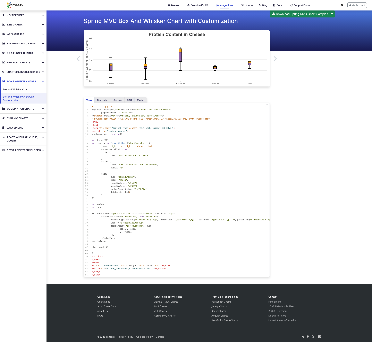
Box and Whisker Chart (16, 89)
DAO (129, 100)
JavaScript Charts (221, 301)
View (89, 100)
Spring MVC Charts (165, 315)
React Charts (218, 311)
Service (117, 100)
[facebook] (308, 337)
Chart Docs (103, 301)
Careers (160, 336)
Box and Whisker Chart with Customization (18, 98)
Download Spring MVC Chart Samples (301, 14)
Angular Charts (219, 315)
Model (140, 100)
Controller (103, 100)
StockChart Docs (106, 306)
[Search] (342, 5)
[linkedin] (302, 337)
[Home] (14, 5)
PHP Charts (160, 306)
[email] (318, 337)
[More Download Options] (332, 13)
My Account (358, 5)
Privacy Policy (125, 336)
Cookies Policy (144, 336)
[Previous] (78, 58)
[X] (313, 337)
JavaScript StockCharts (224, 320)
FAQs (100, 315)
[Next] (275, 58)
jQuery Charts (219, 306)
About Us (102, 311)
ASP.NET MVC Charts (166, 301)
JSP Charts (160, 311)
